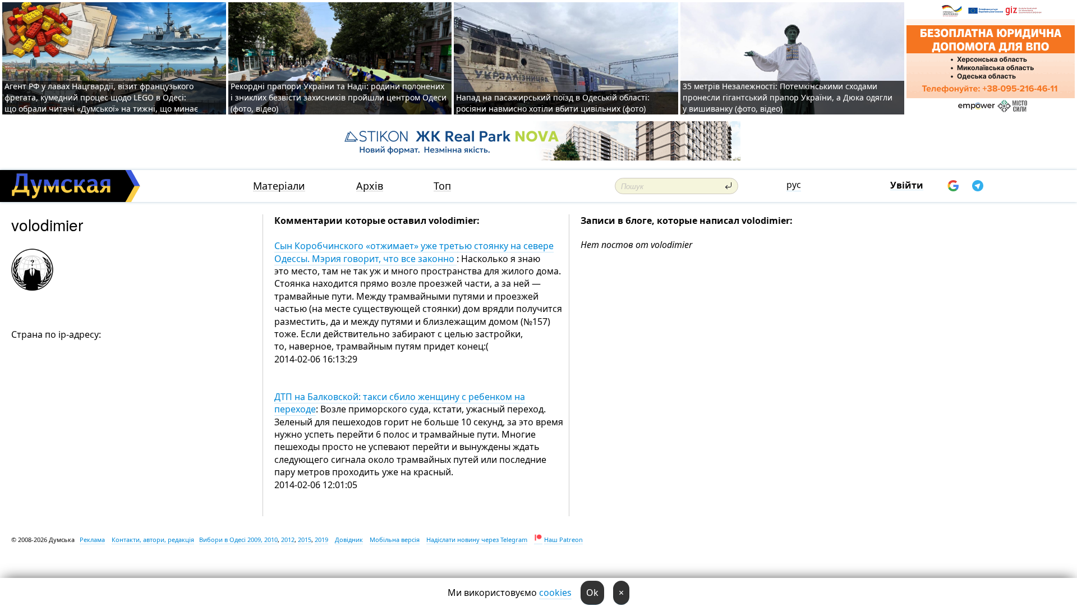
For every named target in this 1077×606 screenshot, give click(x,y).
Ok (592, 592)
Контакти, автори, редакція (153, 539)
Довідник (349, 539)
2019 (321, 539)
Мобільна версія (395, 539)
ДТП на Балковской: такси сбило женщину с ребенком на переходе (399, 403)
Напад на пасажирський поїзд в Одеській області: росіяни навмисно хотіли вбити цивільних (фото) (553, 103)
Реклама (92, 539)
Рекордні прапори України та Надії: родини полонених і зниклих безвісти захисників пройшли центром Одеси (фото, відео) (339, 97)
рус (793, 184)
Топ (442, 186)
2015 (304, 539)
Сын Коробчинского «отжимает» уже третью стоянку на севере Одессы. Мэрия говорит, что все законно (414, 252)
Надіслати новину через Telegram (476, 539)
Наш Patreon (563, 539)
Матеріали (279, 186)
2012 (287, 539)
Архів (369, 186)
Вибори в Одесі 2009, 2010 (238, 539)
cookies (555, 592)
